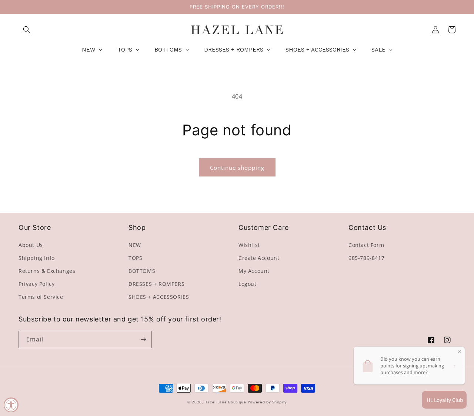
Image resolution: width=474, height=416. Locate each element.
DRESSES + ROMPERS (156, 283)
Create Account (258, 257)
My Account (254, 270)
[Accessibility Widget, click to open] (11, 404)
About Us (31, 244)
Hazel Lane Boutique (225, 402)
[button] (27, 30)
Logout (247, 283)
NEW (134, 244)
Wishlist (249, 244)
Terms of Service (41, 296)
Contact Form (366, 244)
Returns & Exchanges (47, 270)
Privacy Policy (36, 283)
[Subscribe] (143, 339)
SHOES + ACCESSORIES (158, 296)
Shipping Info (37, 257)
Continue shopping (237, 167)
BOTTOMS (141, 270)
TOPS (135, 257)
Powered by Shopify (267, 402)
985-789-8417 (366, 257)
